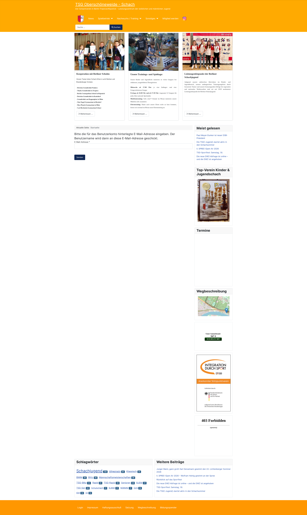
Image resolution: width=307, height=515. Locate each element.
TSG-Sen (80, 488)
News (91, 18)
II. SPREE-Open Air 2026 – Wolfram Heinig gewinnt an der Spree (185, 476)
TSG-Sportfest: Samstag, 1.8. (169, 487)
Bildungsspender (168, 507)
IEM (78, 493)
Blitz (90, 477)
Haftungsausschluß (111, 507)
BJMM (112, 488)
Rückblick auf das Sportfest (169, 479)
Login (80, 507)
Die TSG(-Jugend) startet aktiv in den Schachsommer (180, 491)
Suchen (117, 27)
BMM (79, 477)
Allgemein (115, 471)
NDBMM (124, 488)
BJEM (139, 482)
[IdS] (214, 383)
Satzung (129, 507)
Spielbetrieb (104, 18)
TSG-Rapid (109, 482)
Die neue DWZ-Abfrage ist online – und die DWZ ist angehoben (185, 483)
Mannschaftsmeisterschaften (115, 477)
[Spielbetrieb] (111, 19)
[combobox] (92, 27)
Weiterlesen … (86, 114)
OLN (136, 488)
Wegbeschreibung (147, 507)
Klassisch (131, 471)
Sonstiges (150, 18)
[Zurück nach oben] (303, 510)
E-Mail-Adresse (82, 142)
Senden (79, 157)
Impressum (92, 507)
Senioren (125, 482)
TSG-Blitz (81, 482)
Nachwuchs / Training (127, 18)
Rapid (95, 482)
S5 (87, 493)
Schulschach (97, 488)
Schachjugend (89, 471)
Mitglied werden (170, 18)
